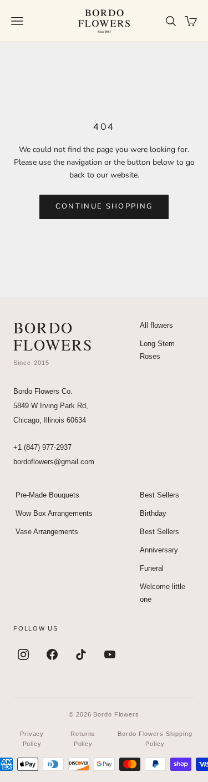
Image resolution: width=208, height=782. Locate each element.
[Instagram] (23, 654)
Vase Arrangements (47, 531)
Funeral (152, 568)
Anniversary (159, 550)
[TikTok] (81, 654)
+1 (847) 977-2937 (42, 447)
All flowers (156, 325)
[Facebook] (52, 654)
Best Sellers (159, 495)
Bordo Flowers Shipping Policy (155, 738)
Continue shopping (104, 206)
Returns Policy (82, 738)
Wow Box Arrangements (54, 513)
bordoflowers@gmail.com (53, 462)
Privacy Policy (32, 738)
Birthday (153, 513)
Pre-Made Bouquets (47, 495)
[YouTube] (110, 654)
